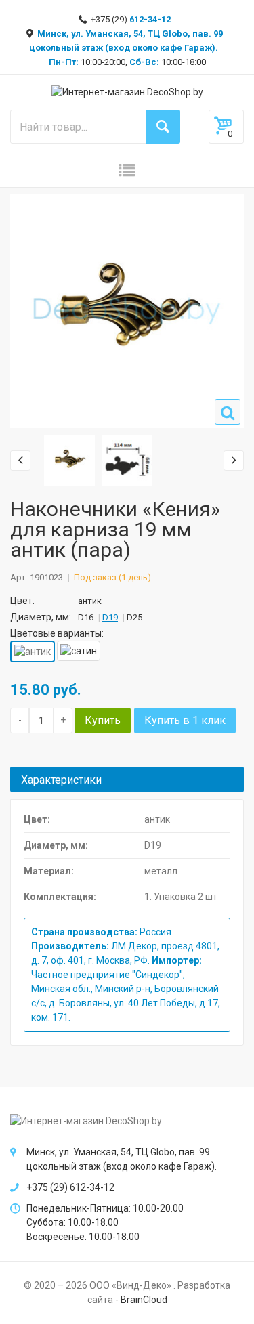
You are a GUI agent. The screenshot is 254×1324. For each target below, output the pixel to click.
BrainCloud (144, 1299)
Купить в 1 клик (185, 720)
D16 (85, 617)
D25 (134, 617)
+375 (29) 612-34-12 (70, 1187)
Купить (103, 720)
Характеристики (61, 779)
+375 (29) (130, 19)
